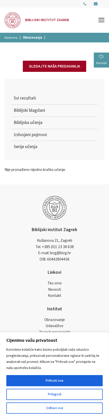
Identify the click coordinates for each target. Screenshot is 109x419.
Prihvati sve (54, 380)
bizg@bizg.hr (60, 253)
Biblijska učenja (28, 122)
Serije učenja (25, 146)
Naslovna (11, 37)
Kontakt (54, 295)
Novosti (54, 289)
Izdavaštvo (54, 326)
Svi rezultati (25, 98)
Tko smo (54, 283)
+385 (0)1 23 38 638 (58, 247)
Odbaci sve (54, 408)
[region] (54, 375)
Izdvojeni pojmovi (30, 135)
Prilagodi (54, 394)
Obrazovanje (54, 320)
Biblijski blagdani (29, 110)
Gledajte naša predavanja (54, 66)
